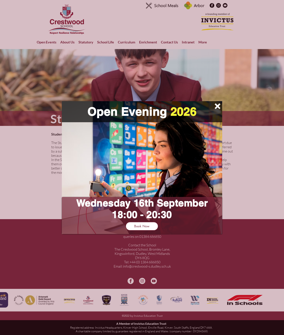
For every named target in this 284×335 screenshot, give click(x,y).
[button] (217, 106)
